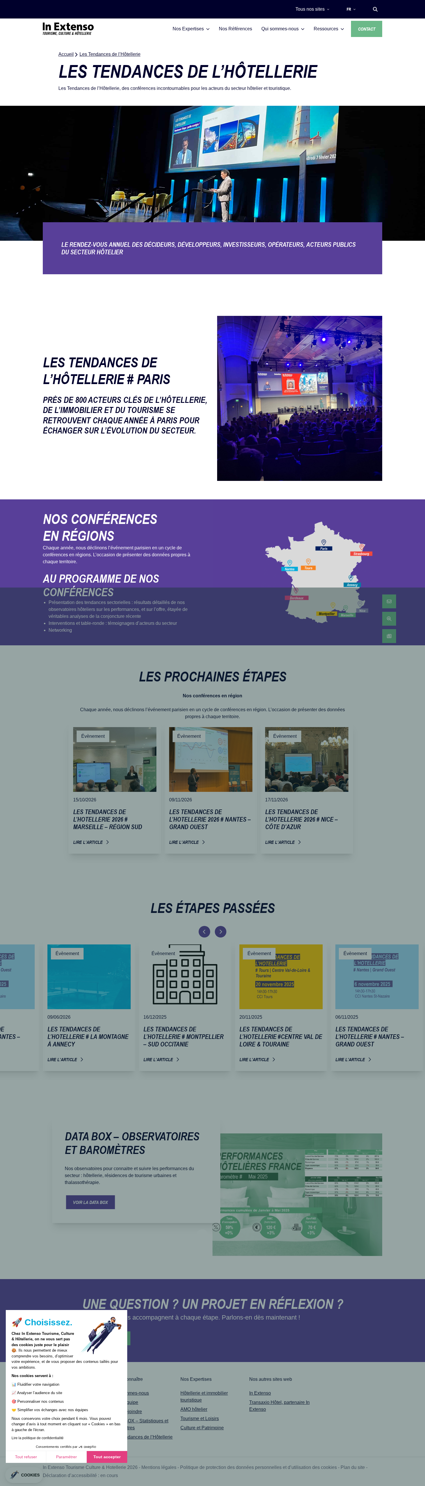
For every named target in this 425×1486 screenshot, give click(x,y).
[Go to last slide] (204, 931)
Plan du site (353, 1467)
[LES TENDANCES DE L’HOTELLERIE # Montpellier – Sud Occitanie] (185, 1005)
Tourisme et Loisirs (199, 1418)
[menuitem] (389, 601)
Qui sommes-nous (130, 1393)
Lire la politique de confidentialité (38, 1438)
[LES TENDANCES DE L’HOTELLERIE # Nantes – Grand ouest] (377, 1005)
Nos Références (235, 28)
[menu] (389, 618)
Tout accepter (107, 1456)
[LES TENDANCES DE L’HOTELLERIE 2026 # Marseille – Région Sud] (115, 788)
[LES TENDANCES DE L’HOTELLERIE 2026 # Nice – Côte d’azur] (306, 788)
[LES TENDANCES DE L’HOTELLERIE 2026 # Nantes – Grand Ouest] (211, 788)
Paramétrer (66, 1456)
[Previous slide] (202, 1235)
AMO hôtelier (193, 1409)
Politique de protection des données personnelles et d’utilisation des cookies (258, 1467)
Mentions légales (158, 1467)
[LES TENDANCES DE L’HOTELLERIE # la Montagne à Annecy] (89, 1005)
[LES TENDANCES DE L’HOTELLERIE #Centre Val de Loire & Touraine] (281, 1005)
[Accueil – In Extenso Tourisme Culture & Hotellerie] (68, 29)
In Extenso (260, 1393)
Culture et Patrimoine (202, 1427)
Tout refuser (26, 1456)
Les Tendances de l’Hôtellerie (142, 1437)
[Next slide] (220, 931)
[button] (375, 9)
